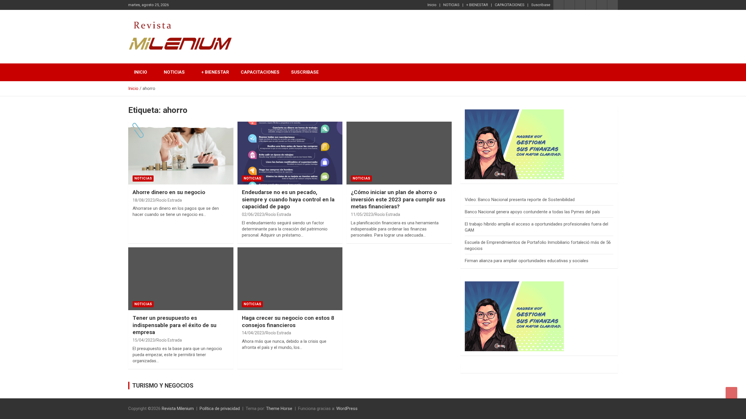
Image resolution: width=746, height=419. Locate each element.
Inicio (432, 5)
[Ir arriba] (731, 393)
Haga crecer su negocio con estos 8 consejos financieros (288, 322)
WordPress (347, 408)
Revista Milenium (178, 408)
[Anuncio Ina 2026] (514, 112)
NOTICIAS (451, 5)
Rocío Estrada (169, 200)
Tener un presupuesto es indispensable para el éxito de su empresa (175, 325)
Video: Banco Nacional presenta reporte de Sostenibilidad (520, 199)
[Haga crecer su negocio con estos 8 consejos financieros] (290, 278)
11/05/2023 (362, 214)
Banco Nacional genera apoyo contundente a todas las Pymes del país (532, 211)
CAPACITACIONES (510, 5)
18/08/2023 (144, 200)
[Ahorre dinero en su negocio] (181, 153)
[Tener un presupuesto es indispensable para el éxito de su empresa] (181, 278)
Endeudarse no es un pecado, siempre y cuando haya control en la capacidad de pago (288, 199)
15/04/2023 (144, 340)
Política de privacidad (220, 408)
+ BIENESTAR (477, 5)
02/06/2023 (253, 214)
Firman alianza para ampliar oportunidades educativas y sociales (526, 260)
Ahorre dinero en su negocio (169, 192)
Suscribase (540, 5)
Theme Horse (279, 408)
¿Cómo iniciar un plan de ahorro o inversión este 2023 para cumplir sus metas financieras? (398, 199)
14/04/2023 (253, 333)
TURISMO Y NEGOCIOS (162, 385)
